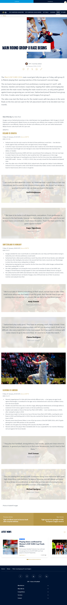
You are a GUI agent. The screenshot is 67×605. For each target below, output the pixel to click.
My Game (63, 12)
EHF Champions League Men (16, 12)
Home (3, 569)
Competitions (21, 592)
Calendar (52, 12)
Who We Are (21, 585)
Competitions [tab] (50, 1)
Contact (20, 598)
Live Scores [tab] (17, 1)
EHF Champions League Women (33, 12)
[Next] (65, 2)
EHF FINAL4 (45, 12)
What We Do (21, 588)
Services (20, 595)
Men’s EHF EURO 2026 (13, 77)
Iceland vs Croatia (10, 133)
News (58, 12)
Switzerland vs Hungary (12, 245)
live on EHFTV (25, 137)
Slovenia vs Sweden (10, 390)
